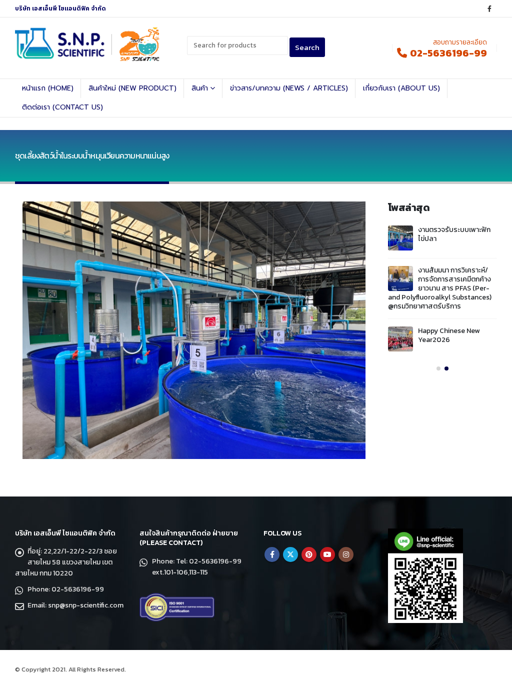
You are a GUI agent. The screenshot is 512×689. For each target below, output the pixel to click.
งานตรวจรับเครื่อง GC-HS (457, 270)
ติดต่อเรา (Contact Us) (62, 107)
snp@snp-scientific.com (86, 605)
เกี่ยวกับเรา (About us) (401, 88)
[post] (400, 238)
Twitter (290, 554)
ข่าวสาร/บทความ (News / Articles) (289, 88)
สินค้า (200, 88)
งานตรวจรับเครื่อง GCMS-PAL (457, 315)
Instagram (346, 554)
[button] (438, 348)
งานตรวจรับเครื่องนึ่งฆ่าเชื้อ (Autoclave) (453, 234)
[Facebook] (489, 9)
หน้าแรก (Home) (48, 88)
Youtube (327, 554)
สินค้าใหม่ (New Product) (132, 88)
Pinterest (309, 554)
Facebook (272, 554)
